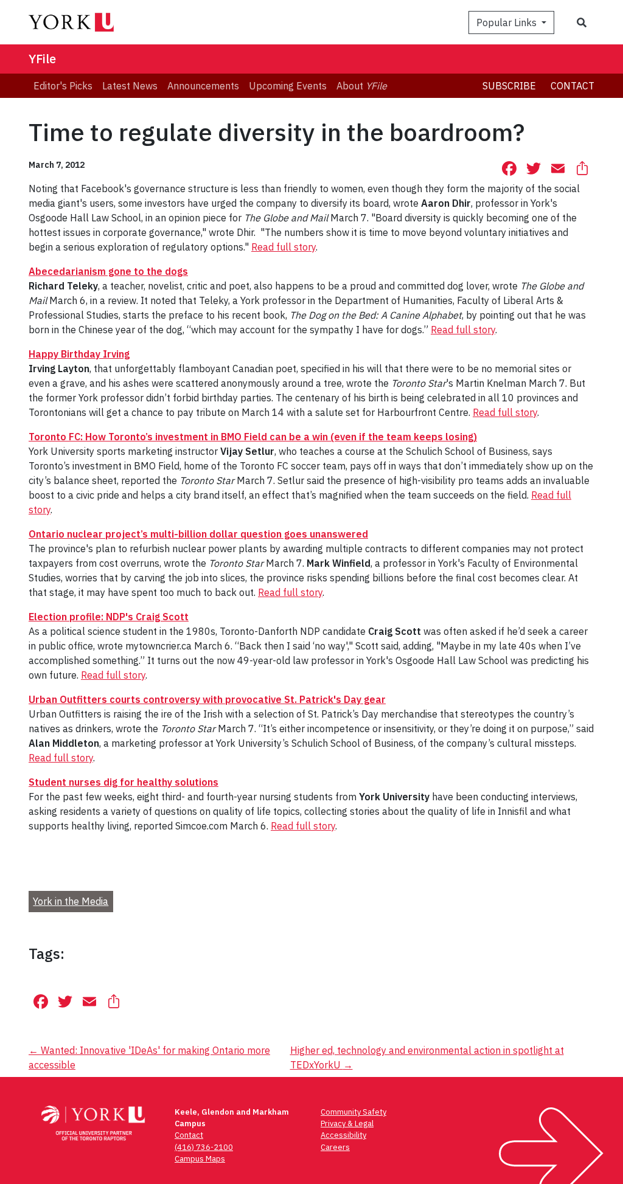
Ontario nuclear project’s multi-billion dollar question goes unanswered (198, 534)
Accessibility (343, 1135)
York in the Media (70, 901)
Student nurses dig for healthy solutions (123, 782)
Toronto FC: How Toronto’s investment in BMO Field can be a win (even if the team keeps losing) (253, 437)
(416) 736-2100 (204, 1147)
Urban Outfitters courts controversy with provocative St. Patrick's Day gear (207, 699)
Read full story (283, 247)
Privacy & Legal (347, 1123)
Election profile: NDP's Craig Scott (109, 617)
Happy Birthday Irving (79, 354)
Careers (335, 1147)
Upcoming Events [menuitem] (288, 86)
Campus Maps (200, 1159)
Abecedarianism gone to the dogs (108, 271)
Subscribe (509, 86)
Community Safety (353, 1112)
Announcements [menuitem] (203, 86)
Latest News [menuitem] (130, 86)
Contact (572, 86)
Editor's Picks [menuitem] (62, 86)
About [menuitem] (361, 86)
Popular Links (507, 22)
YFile (42, 58)
